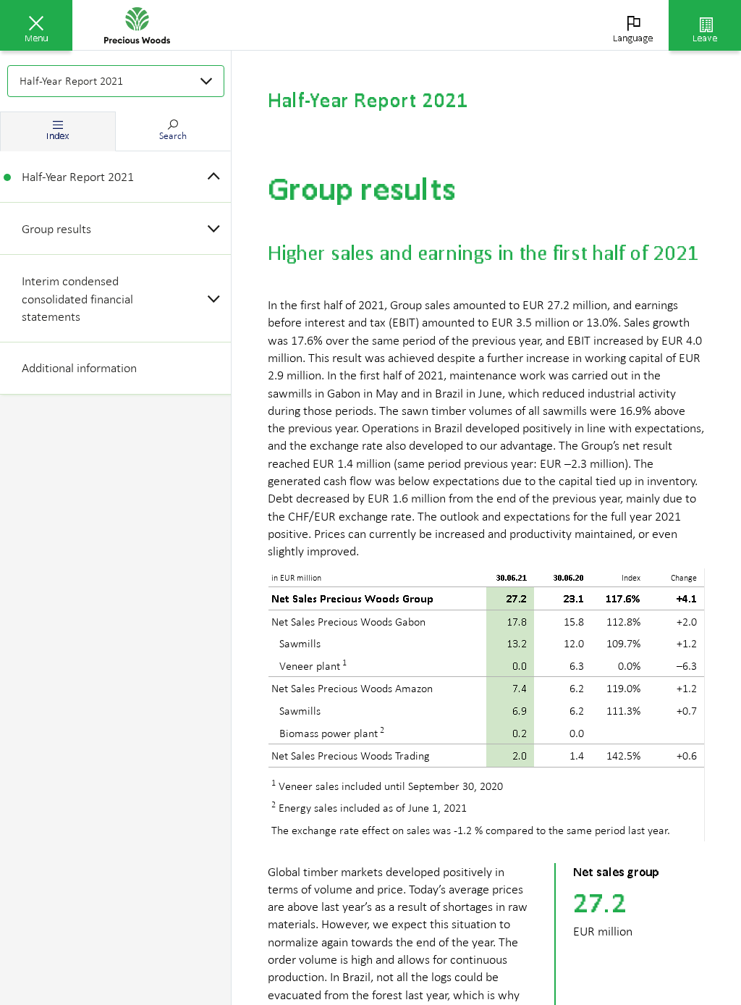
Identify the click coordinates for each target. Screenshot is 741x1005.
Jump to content (108, 8)
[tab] (58, 131)
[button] (36, 25)
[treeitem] (115, 177)
